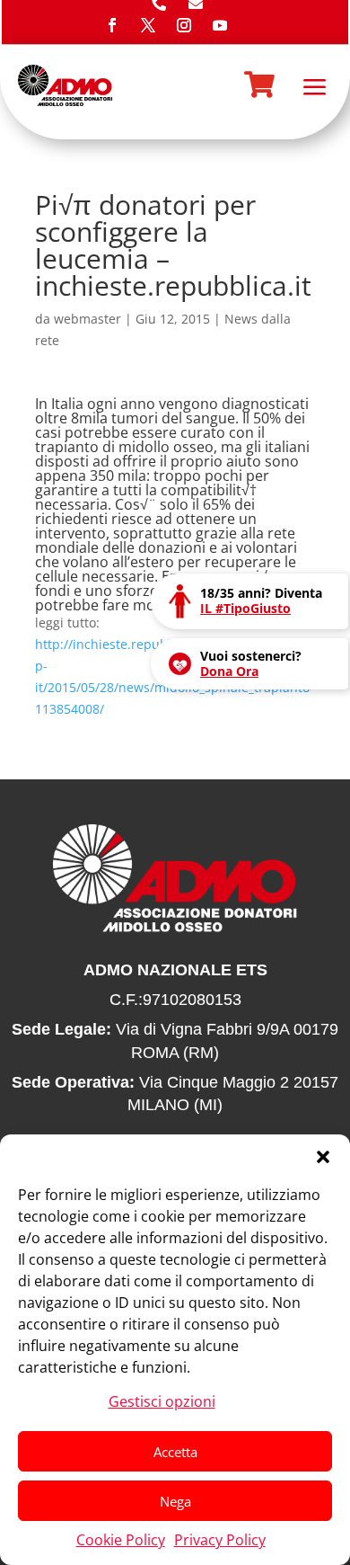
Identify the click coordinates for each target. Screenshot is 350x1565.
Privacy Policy (220, 1540)
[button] (323, 1157)
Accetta (175, 1452)
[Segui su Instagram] (184, 25)
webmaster (87, 318)
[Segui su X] (148, 25)
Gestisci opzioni (162, 1401)
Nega (175, 1501)
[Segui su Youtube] (220, 25)
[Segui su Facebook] (112, 25)
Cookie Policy (120, 1540)
